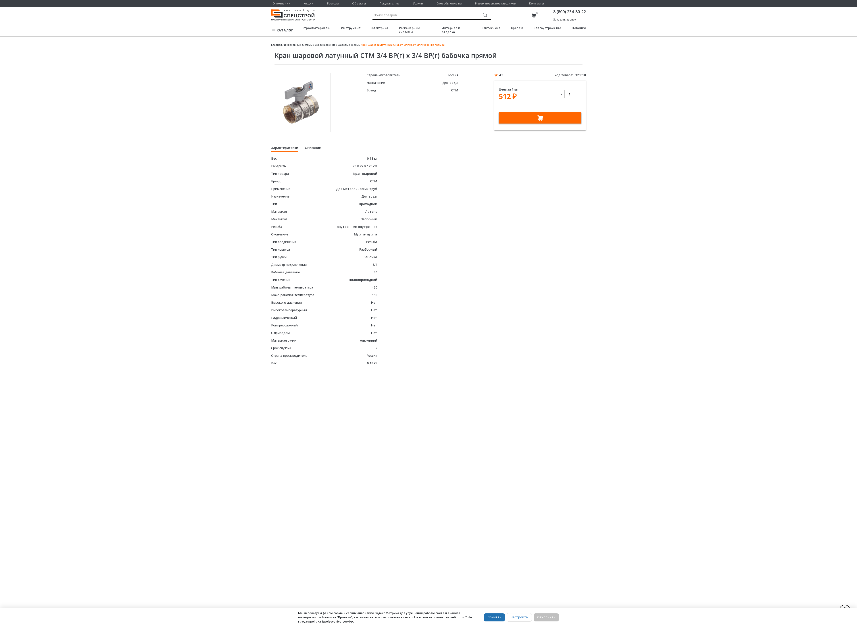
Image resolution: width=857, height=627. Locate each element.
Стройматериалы (316, 28)
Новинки (579, 28)
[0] (533, 15)
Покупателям (389, 3)
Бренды (333, 3)
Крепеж (517, 28)
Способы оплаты (449, 3)
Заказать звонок (564, 19)
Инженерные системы (409, 30)
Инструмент (351, 28)
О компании (281, 3)
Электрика (379, 28)
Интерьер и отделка (451, 30)
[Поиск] (485, 15)
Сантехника (490, 28)
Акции (309, 3)
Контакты (536, 3)
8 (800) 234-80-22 (569, 11)
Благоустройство (547, 28)
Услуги (418, 3)
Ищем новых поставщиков (495, 3)
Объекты (359, 3)
